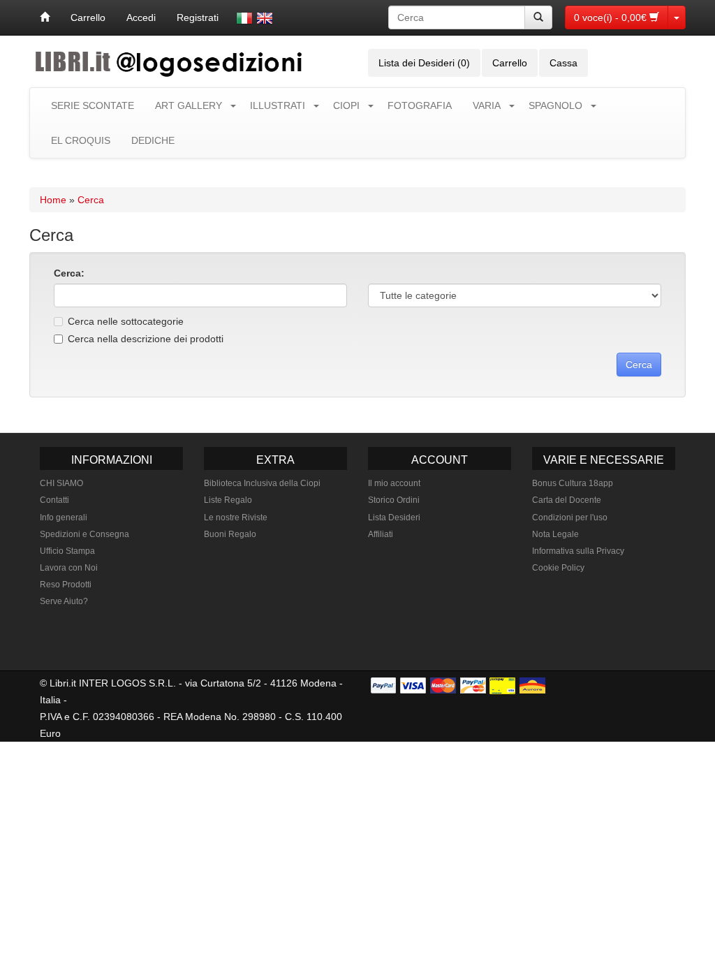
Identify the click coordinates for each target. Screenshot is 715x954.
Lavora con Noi (69, 568)
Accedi (141, 17)
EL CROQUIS (80, 140)
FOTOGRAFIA (420, 105)
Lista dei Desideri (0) (424, 62)
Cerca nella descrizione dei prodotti (145, 338)
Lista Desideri (394, 517)
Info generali (63, 517)
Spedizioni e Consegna (84, 534)
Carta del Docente (566, 500)
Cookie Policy (558, 568)
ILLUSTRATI (277, 105)
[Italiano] (244, 18)
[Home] (44, 17)
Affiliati (380, 534)
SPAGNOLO (555, 105)
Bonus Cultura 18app (572, 483)
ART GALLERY (188, 105)
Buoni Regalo (230, 534)
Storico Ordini (394, 500)
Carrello (88, 17)
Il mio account (394, 483)
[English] (264, 18)
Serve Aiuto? (64, 601)
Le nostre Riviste (235, 517)
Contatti (54, 500)
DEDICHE (153, 140)
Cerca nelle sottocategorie (126, 321)
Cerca (91, 199)
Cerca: (69, 273)
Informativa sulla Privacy (578, 551)
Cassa (563, 62)
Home (53, 199)
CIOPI (346, 105)
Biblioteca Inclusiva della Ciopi (262, 483)
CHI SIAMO (61, 483)
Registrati (198, 17)
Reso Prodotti (65, 584)
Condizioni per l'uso (569, 517)
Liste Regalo (228, 500)
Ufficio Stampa (67, 551)
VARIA (487, 105)
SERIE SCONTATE (92, 105)
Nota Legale (555, 534)
